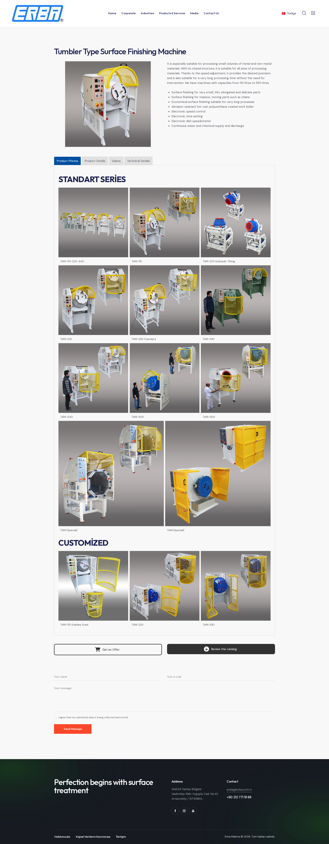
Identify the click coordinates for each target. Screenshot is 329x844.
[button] (108, 649)
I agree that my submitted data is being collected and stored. (93, 717)
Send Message (73, 729)
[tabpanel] (164, 401)
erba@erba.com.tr (239, 789)
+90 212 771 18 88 (239, 797)
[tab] (67, 161)
